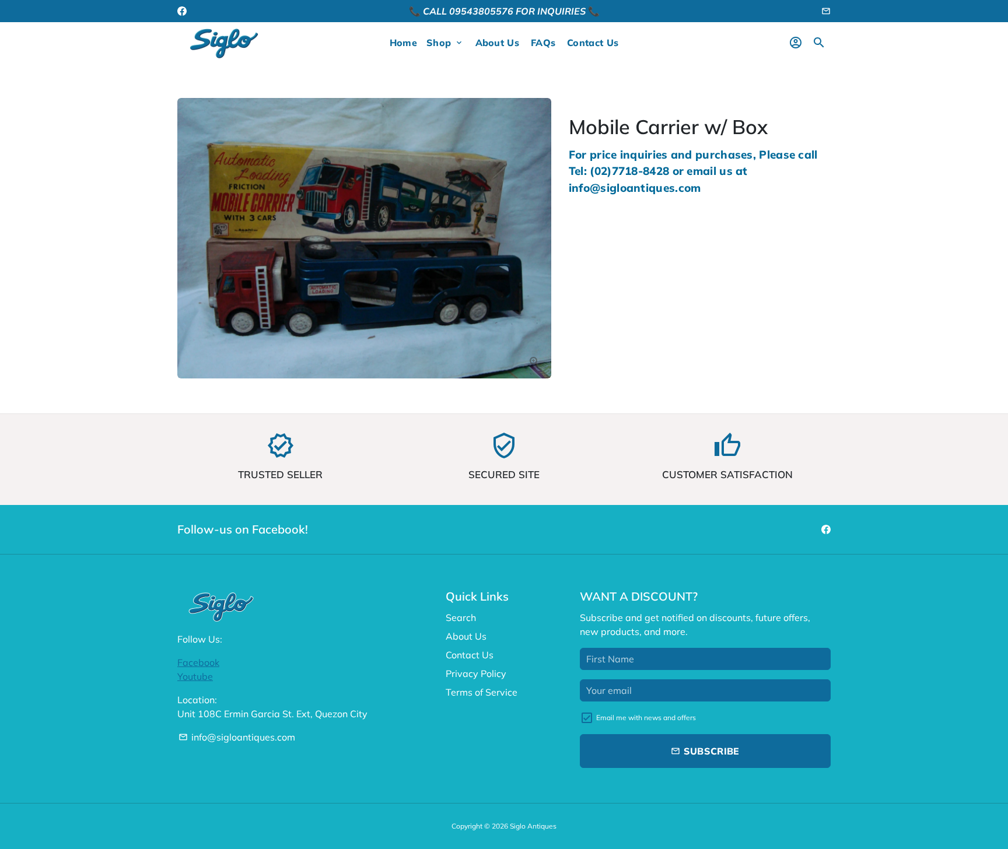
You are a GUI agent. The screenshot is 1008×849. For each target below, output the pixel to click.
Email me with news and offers (646, 717)
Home (403, 42)
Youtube (195, 676)
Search (461, 617)
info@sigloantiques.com (236, 737)
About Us (497, 42)
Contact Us (592, 42)
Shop (445, 42)
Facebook (198, 662)
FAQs (543, 42)
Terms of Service (481, 692)
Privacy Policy (476, 673)
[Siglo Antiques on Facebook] (182, 11)
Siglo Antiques (533, 826)
